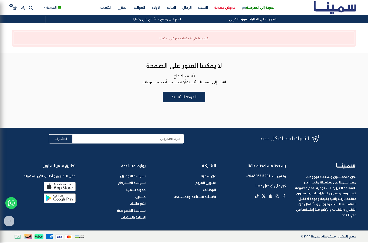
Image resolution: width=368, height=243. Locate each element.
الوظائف (209, 190)
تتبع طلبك (138, 203)
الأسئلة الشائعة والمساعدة (195, 197)
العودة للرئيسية (183, 97)
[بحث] (31, 7)
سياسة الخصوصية (131, 210)
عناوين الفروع (205, 183)
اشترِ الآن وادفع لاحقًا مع (157, 19)
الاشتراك (61, 139)
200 (253, 19)
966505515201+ (258, 176)
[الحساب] (23, 7)
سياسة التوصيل (133, 176)
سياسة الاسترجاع (132, 183)
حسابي (140, 197)
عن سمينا (208, 176)
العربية (51, 7)
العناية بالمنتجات (133, 217)
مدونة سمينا (136, 190)
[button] (15, 7)
